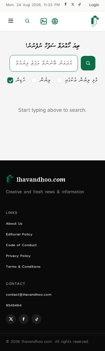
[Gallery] (44, 21)
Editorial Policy (19, 235)
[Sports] (55, 21)
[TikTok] (79, 5)
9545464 (14, 306)
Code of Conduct (21, 246)
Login (94, 5)
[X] (72, 5)
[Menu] (11, 21)
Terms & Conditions (23, 267)
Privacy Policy (18, 256)
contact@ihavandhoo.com (28, 295)
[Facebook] (66, 5)
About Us (14, 224)
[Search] (27, 21)
